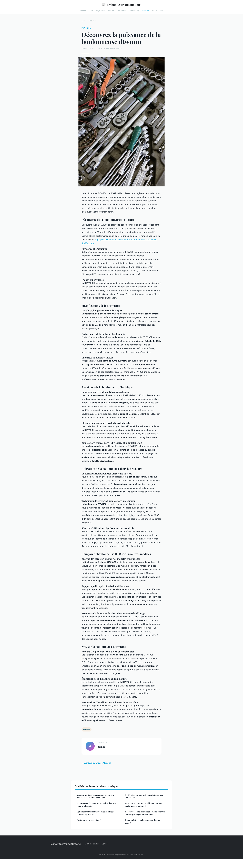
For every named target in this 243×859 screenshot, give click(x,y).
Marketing (134, 10)
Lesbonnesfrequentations (121, 5)
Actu (91, 10)
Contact (105, 844)
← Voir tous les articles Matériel (96, 763)
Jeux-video (122, 10)
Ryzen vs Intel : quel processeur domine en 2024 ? (144, 821)
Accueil (83, 10)
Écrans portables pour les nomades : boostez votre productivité (96, 804)
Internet (111, 10)
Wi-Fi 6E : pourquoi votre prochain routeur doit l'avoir (144, 796)
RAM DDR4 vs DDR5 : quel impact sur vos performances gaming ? (143, 804)
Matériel (145, 10)
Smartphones (157, 10)
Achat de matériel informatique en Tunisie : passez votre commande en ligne (96, 796)
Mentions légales (92, 844)
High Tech (100, 10)
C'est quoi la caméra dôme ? (89, 820)
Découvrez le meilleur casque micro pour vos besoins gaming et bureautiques (145, 813)
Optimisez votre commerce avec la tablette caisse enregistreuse (95, 813)
